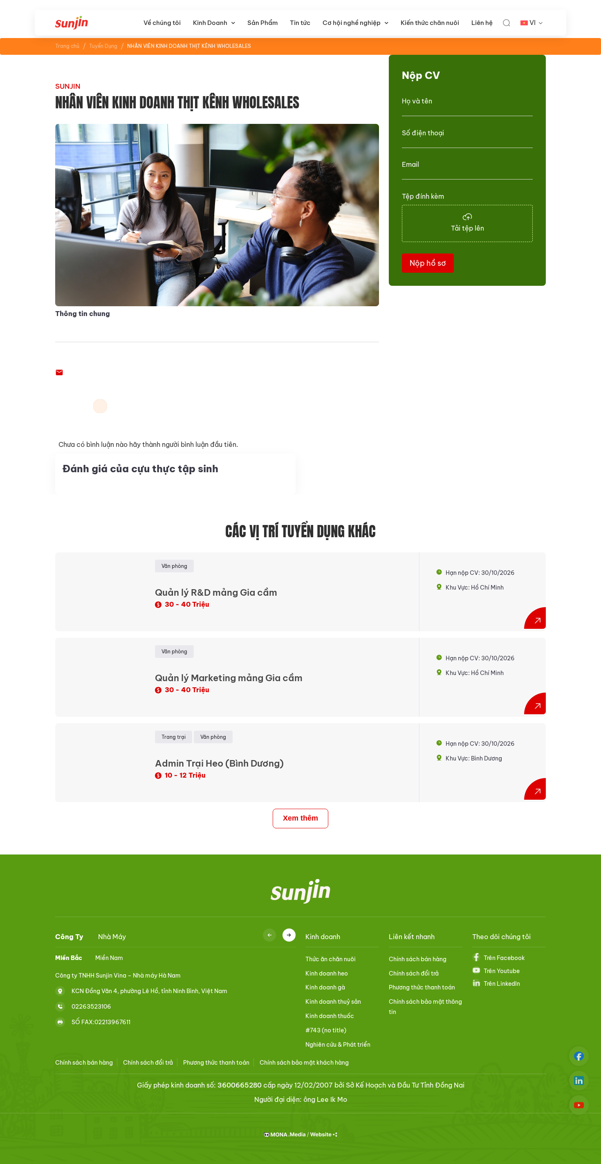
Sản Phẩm (262, 23)
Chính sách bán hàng (417, 959)
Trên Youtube (502, 971)
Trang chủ (67, 46)
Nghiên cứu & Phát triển (337, 1044)
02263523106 (91, 1006)
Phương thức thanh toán (422, 987)
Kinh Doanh (210, 23)
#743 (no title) (325, 1030)
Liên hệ (482, 23)
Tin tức (300, 23)
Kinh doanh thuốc (329, 1016)
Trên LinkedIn (502, 983)
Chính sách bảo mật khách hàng (304, 1062)
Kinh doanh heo (326, 973)
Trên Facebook (504, 958)
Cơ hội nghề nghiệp (352, 23)
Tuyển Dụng (103, 46)
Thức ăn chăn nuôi (330, 959)
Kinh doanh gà (325, 987)
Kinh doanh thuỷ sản (333, 1001)
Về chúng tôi (162, 23)
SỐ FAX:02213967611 (101, 1021)
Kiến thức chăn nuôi (430, 23)
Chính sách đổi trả (414, 973)
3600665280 (240, 1085)
